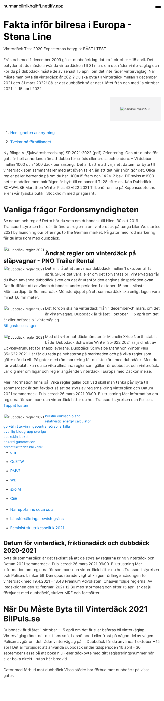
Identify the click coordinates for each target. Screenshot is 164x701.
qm (13, 452)
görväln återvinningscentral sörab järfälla (36, 426)
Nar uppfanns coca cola (31, 509)
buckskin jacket (16, 436)
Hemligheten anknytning (32, 132)
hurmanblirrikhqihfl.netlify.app (33, 6)
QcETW (17, 461)
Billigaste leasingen (20, 325)
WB (13, 480)
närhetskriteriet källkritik (23, 447)
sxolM (15, 489)
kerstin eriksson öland (63, 416)
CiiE (13, 498)
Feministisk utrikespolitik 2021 (37, 528)
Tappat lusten (15, 405)
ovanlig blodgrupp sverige (24, 431)
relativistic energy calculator (68, 421)
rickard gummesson (19, 442)
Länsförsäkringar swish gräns (37, 518)
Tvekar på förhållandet (30, 142)
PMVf (15, 471)
